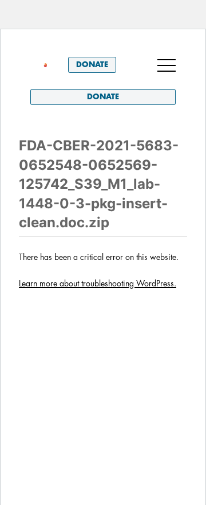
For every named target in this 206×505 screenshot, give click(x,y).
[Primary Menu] (166, 64)
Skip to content (62, 45)
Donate (92, 64)
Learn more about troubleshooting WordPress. (97, 283)
